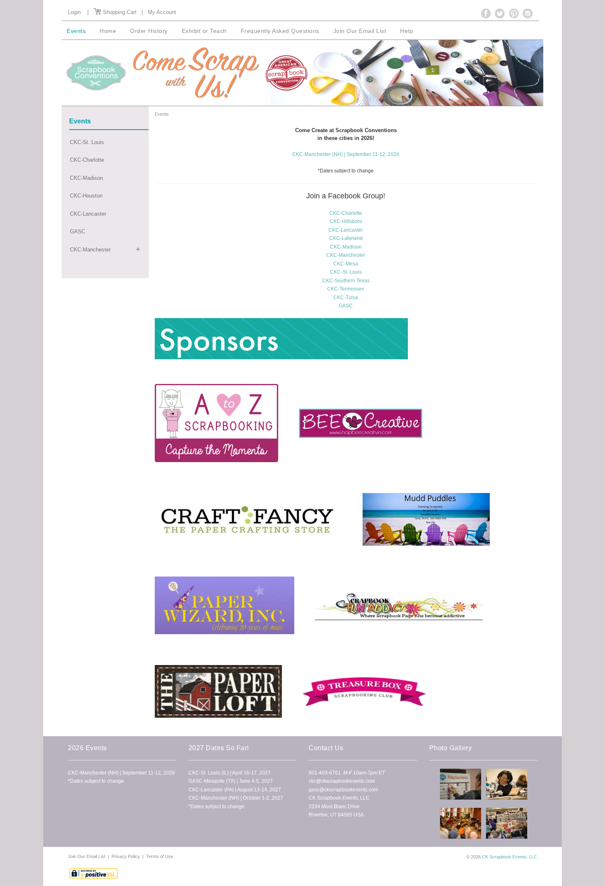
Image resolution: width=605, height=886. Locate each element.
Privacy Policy (126, 856)
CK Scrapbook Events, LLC (509, 856)
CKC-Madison (86, 178)
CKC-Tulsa (345, 297)
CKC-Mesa (345, 264)
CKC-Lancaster (88, 214)
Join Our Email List (87, 856)
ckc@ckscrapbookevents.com (342, 781)
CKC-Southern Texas (346, 281)
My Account (162, 12)
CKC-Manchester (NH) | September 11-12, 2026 (345, 154)
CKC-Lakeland (346, 238)
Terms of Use (159, 856)
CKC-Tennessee (345, 289)
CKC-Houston (86, 196)
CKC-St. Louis (87, 142)
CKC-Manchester (90, 249)
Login (74, 12)
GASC (77, 231)
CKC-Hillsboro (346, 221)
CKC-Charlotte (87, 160)
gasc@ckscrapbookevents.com (343, 790)
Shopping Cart (119, 12)
